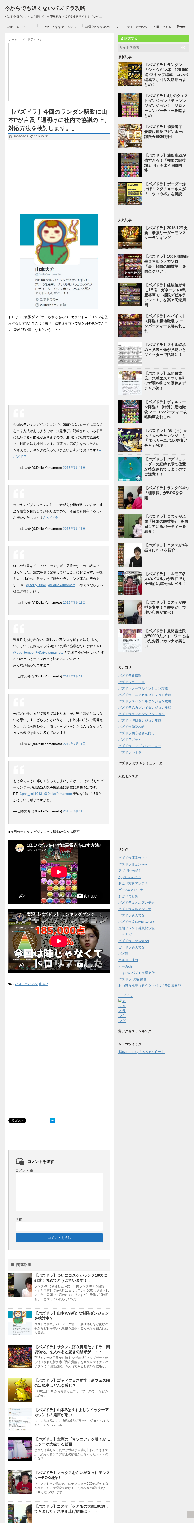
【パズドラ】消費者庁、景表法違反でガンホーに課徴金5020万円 (165, 132)
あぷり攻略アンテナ (133, 883)
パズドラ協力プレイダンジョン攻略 (144, 707)
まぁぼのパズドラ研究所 (136, 973)
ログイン (125, 996)
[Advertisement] (59, 178)
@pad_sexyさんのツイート (141, 1052)
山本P (43, 984)
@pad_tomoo (23, 652)
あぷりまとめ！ (129, 896)
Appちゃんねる (129, 877)
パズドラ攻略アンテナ (134, 909)
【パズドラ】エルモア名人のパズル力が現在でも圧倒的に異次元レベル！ (165, 579)
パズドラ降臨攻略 (131, 727)
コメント (24, 1170)
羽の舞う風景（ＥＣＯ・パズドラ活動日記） (151, 985)
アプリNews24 (129, 870)
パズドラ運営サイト (133, 858)
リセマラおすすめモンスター (60, 27)
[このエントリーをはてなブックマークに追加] (52, 1120)
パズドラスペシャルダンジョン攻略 (144, 701)
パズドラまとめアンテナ (136, 902)
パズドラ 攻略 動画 (132, 979)
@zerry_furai (36, 585)
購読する (130, 38)
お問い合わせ (162, 27)
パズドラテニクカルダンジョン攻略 (144, 695)
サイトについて (137, 27)
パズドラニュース (131, 682)
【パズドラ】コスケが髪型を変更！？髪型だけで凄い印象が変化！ (165, 607)
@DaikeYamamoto (61, 585)
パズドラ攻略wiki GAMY (136, 922)
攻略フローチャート (21, 27)
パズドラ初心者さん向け (136, 733)
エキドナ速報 (128, 960)
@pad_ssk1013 (30, 794)
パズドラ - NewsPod (133, 941)
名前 (19, 1219)
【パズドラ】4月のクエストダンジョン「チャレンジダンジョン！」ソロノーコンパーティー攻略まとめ (166, 106)
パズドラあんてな (131, 915)
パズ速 (123, 954)
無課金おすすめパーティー (103, 27)
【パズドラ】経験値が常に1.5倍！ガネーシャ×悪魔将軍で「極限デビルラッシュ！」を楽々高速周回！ (165, 295)
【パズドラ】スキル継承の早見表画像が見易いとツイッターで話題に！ (165, 350)
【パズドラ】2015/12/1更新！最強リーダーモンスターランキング (166, 233)
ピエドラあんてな (131, 947)
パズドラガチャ (129, 739)
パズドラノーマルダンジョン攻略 (143, 688)
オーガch (125, 966)
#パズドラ (50, 517)
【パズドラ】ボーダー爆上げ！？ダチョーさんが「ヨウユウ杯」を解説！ (165, 189)
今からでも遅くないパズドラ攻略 (45, 8)
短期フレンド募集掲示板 (136, 928)
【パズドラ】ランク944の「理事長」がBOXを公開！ (166, 493)
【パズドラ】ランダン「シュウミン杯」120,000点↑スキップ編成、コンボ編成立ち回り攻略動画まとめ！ (166, 75)
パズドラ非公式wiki (132, 864)
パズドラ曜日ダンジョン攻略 (139, 720)
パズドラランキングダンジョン (141, 714)
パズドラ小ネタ (26, 984)
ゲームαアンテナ (130, 890)
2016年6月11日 (74, 467)
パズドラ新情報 (129, 675)
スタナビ (125, 934)
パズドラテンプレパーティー (139, 746)
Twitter (181, 26)
